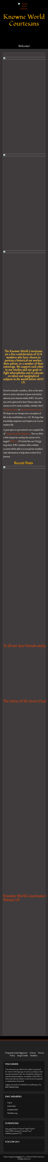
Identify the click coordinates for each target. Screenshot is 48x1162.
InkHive (19, 1157)
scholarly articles (10, 409)
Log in (9, 1103)
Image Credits (22, 1056)
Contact (33, 1053)
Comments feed (12, 1110)
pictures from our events (31, 409)
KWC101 (13, 441)
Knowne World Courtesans (24, 20)
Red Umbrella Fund (11, 1087)
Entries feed (11, 1106)
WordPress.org (12, 1113)
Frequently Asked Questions (18, 433)
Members (33, 1056)
